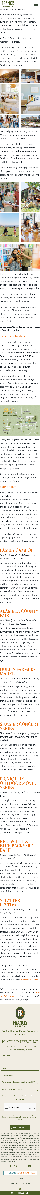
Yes (28, 1096)
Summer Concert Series (19, 726)
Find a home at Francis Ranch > (15, 336)
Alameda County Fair (19, 613)
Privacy (20, 1179)
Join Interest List (20, 1193)
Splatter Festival (10, 902)
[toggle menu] (36, 4)
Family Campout (18, 550)
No (34, 1096)
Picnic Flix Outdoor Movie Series (18, 783)
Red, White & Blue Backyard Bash (17, 845)
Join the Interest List (20, 1127)
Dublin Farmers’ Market (18, 671)
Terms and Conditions (20, 1183)
